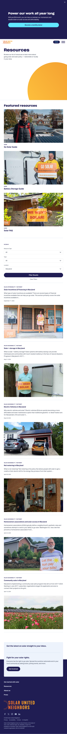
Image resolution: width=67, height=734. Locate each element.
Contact (19, 720)
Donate (56, 42)
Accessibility (12, 720)
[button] (63, 42)
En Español (25, 720)
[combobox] (33, 252)
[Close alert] (65, 2)
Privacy (6, 720)
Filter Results (33, 275)
